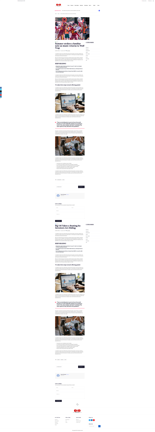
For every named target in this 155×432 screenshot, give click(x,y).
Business (72, 5)
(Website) (67, 194)
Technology (86, 5)
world (65, 359)
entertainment (59, 179)
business (62, 359)
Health (94, 5)
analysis (58, 359)
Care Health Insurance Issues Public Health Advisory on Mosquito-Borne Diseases (69, 69)
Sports (90, 5)
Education (81, 5)
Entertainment (88, 50)
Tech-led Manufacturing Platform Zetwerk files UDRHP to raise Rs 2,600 (71, 10)
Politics (87, 55)
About (98, 5)
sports (63, 179)
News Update (77, 5)
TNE (86, 60)
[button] (97, 10)
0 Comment (68, 50)
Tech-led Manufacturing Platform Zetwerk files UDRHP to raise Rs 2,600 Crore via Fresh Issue (69, 72)
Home (68, 5)
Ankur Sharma (58, 50)
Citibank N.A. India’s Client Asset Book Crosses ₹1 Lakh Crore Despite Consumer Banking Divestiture (69, 67)
